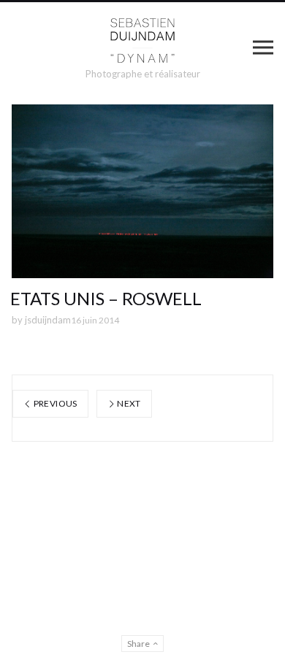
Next (128, 403)
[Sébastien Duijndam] (143, 41)
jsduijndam (48, 320)
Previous (54, 403)
